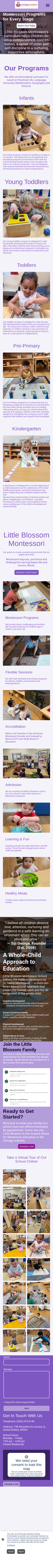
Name (7, 1357)
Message (8, 1369)
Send (26, 1408)
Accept (11, 1552)
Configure (11, 1545)
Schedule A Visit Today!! (26, 572)
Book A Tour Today (26, 25)
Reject (21, 1552)
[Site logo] (26, 5)
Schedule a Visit (26, 1146)
